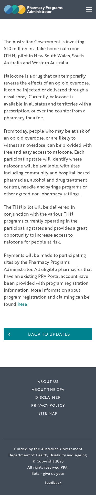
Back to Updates (49, 334)
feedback (53, 482)
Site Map (48, 413)
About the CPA (48, 389)
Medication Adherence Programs (37, 23)
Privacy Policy (48, 405)
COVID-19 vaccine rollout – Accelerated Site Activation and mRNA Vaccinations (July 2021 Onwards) (44, 36)
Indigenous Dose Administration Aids (41, 23)
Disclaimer (48, 397)
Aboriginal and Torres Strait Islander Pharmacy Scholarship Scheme (40, 33)
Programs (17, 28)
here (22, 304)
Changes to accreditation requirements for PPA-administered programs (43, 26)
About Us (48, 381)
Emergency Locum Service (31, 30)
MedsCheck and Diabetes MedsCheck (42, 23)
